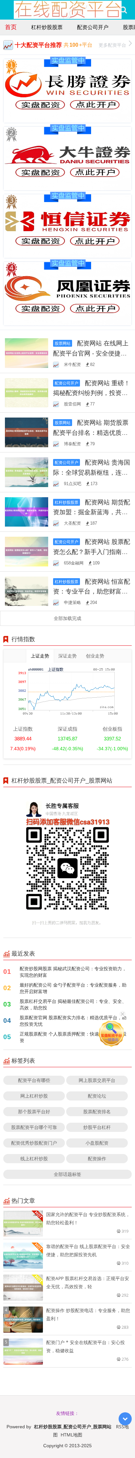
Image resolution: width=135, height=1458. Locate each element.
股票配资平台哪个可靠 (34, 1127)
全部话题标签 (67, 1174)
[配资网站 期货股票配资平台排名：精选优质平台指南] (26, 432)
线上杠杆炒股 (34, 1158)
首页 (11, 27)
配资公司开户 (92, 27)
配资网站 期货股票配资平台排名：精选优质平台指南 (90, 432)
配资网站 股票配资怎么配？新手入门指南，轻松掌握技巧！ (91, 551)
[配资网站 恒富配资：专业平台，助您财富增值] (26, 591)
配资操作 (97, 1158)
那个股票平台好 (34, 1111)
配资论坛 (97, 1096)
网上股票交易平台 (97, 1080)
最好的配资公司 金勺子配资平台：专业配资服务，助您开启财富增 (73, 988)
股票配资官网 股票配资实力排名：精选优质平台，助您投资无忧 (73, 1020)
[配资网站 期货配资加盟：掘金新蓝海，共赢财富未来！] (26, 511)
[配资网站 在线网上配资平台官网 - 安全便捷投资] (26, 352)
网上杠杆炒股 (34, 1096)
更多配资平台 (112, 45)
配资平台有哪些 (34, 1080)
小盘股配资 (97, 1143)
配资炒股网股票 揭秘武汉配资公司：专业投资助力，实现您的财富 (73, 971)
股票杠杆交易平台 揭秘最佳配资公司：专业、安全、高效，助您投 (73, 1004)
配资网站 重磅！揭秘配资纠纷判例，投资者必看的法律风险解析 (91, 393)
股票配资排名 (97, 1111)
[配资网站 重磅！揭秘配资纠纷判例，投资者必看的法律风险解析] (26, 392)
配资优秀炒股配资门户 (34, 1143)
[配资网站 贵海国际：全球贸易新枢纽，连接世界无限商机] (26, 471)
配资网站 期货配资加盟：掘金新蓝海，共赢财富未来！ (91, 512)
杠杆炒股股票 (47, 27)
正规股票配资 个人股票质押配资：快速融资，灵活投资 (73, 1037)
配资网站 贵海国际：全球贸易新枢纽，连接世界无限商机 (91, 472)
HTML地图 (71, 1435)
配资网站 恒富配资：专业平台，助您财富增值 (91, 591)
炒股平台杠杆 (97, 1127)
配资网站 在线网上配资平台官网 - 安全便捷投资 (90, 353)
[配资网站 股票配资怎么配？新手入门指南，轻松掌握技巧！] (26, 551)
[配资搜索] (123, 10)
